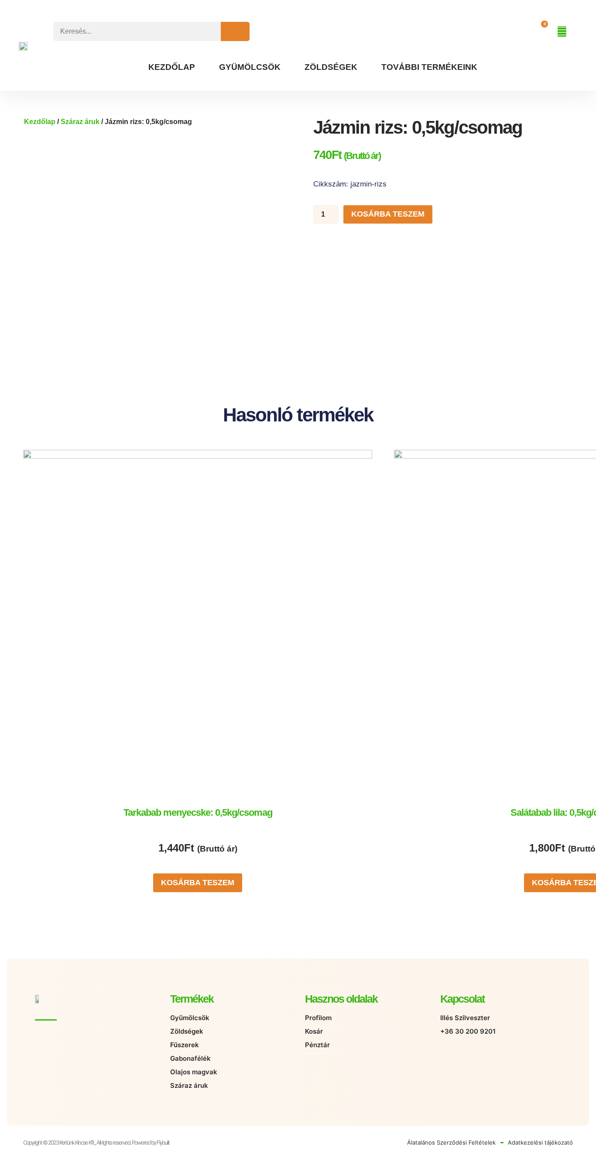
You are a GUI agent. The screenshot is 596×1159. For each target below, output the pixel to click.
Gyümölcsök (250, 67)
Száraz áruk (80, 121)
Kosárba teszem (388, 214)
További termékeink (429, 67)
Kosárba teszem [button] (197, 882)
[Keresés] (235, 31)
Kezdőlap (171, 67)
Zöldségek (331, 67)
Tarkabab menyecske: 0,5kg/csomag (197, 812)
